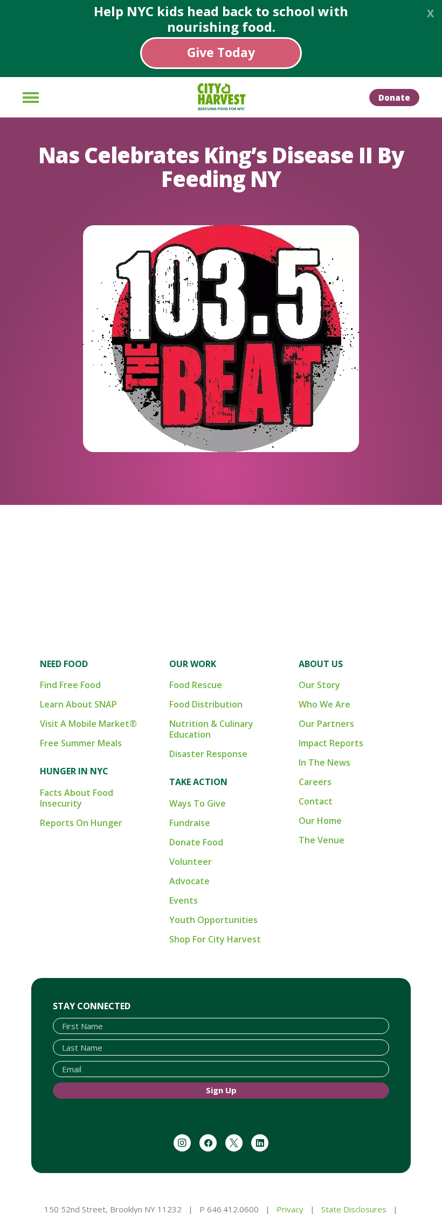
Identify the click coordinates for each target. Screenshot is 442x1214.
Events (183, 900)
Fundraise (189, 823)
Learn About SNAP (78, 704)
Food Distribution (206, 704)
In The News (324, 762)
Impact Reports (331, 743)
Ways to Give (197, 803)
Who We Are (324, 704)
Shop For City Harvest (215, 939)
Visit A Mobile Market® (88, 724)
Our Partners (326, 724)
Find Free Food (70, 685)
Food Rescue (195, 685)
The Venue (321, 840)
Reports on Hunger (81, 823)
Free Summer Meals (81, 743)
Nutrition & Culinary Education (211, 729)
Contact (316, 801)
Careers (315, 782)
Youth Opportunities (213, 920)
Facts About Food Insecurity (76, 798)
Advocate (189, 881)
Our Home (320, 821)
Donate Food (196, 842)
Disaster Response (208, 754)
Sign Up (221, 1090)
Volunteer (190, 862)
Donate (394, 97)
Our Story (319, 685)
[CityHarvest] (221, 97)
